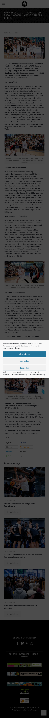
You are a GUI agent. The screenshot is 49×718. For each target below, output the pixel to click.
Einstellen (24, 368)
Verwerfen (24, 361)
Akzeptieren (24, 354)
